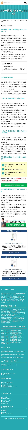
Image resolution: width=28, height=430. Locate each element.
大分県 (15, 342)
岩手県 (11, 330)
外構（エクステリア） (6, 295)
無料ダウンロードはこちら (14, 252)
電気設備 (22, 297)
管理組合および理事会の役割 (7, 315)
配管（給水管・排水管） (13, 299)
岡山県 (11, 339)
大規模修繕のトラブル (16, 321)
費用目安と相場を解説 (7, 382)
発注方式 (3, 310)
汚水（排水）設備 (5, 300)
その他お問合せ (5, 401)
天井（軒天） (4, 296)
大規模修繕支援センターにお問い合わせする (14, 185)
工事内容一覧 (5, 384)
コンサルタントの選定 (6, 314)
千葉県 (6, 333)
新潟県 (20, 333)
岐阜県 (2, 336)
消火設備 (3, 302)
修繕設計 (13, 312)
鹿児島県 (3, 343)
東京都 (11, 333)
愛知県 (11, 336)
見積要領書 (3, 365)
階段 (7, 297)
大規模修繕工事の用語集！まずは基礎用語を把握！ (12, 357)
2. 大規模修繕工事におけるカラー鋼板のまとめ (13, 70)
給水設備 (22, 299)
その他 (7, 302)
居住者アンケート (11, 365)
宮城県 (15, 330)
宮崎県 (19, 342)
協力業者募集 (5, 403)
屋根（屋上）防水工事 (9, 293)
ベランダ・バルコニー (18, 296)
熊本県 (11, 342)
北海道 (2, 330)
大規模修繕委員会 (16, 314)
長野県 (19, 335)
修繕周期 (14, 310)
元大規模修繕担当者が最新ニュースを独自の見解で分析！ (13, 352)
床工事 (9, 296)
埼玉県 (2, 333)
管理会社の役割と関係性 (6, 317)
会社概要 (4, 410)
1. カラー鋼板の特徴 (7, 66)
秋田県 (19, 330)
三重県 (15, 336)
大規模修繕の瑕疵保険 (6, 318)
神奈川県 (16, 333)
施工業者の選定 (20, 312)
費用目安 (14, 318)
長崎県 (6, 342)
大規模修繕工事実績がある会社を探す (14, 327)
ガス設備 (12, 300)
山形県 (2, 332)
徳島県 (2, 340)
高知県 (15, 340)
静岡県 (6, 336)
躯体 (2, 293)
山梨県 (15, 335)
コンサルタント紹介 (6, 400)
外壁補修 (18, 293)
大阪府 (6, 338)
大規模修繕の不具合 (5, 321)
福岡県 (19, 340)
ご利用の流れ (5, 374)
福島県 (6, 332)
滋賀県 (19, 336)
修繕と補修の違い (15, 311)
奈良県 (15, 338)
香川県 (6, 340)
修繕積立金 (20, 318)
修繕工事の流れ (20, 310)
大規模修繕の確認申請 (18, 317)
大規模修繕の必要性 (5, 311)
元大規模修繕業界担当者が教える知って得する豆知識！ (12, 354)
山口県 (19, 339)
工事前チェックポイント (7, 385)
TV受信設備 (3, 299)
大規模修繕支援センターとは (8, 373)
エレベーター (19, 300)
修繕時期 (8, 310)
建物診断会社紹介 (6, 398)
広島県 (15, 339)
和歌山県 (20, 338)
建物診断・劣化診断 (5, 323)
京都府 (2, 338)
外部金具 (17, 297)
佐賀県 (2, 342)
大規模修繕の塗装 (16, 295)
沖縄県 (7, 343)
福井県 (11, 335)
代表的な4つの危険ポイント (8, 386)
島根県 (6, 339)
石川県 (6, 335)
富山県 (2, 335)
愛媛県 (11, 340)
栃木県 (15, 332)
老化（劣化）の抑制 (5, 312)
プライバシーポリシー (7, 413)
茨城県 (11, 332)
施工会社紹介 (5, 397)
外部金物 (12, 297)
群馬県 (19, 332)
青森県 (6, 330)
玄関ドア (3, 297)
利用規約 (4, 412)
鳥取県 (2, 339)
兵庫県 (11, 338)
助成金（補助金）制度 (6, 320)
